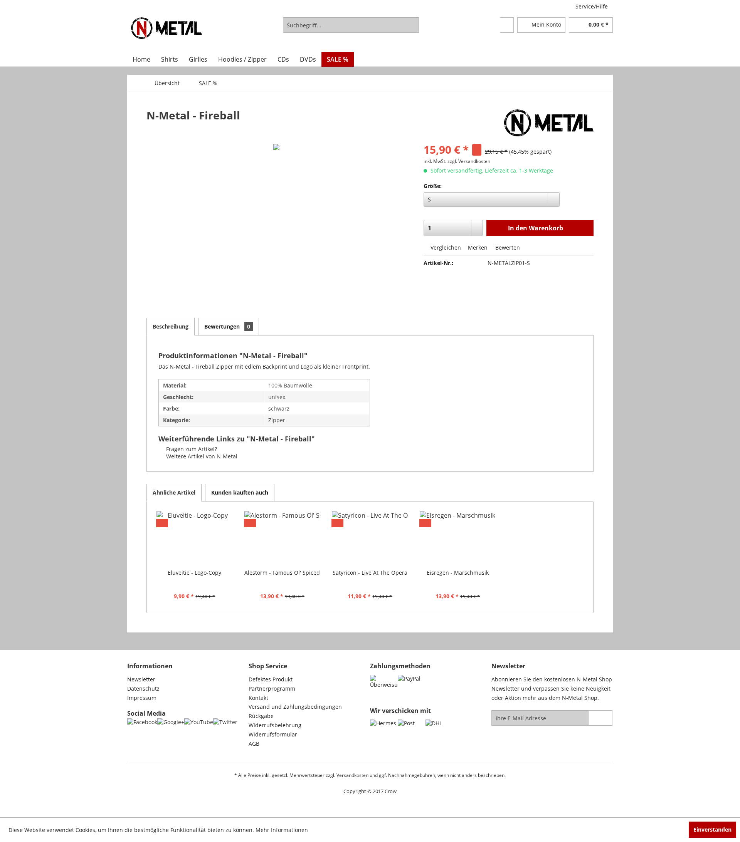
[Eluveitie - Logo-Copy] (194, 538)
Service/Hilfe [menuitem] (591, 6)
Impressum (141, 697)
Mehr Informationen (282, 830)
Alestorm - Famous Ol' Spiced (282, 572)
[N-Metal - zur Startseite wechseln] (166, 32)
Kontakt (258, 697)
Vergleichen (445, 247)
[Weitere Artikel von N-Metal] (549, 122)
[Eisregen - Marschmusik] (458, 538)
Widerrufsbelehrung (275, 725)
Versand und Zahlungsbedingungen (295, 706)
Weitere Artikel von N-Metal (201, 456)
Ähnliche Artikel (174, 492)
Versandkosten (352, 775)
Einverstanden (712, 829)
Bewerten (507, 247)
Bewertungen (227, 326)
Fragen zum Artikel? (191, 449)
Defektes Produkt (271, 679)
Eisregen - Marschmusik (458, 572)
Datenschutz (143, 688)
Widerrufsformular (273, 734)
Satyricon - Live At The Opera (370, 572)
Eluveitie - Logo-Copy (194, 572)
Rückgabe (261, 716)
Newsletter (141, 679)
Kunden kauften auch (239, 492)
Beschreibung (170, 326)
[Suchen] (412, 25)
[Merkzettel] (507, 25)
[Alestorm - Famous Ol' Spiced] (282, 538)
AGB (254, 743)
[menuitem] (351, 25)
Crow (391, 791)
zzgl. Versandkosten (468, 161)
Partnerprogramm (272, 688)
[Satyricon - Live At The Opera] (370, 538)
